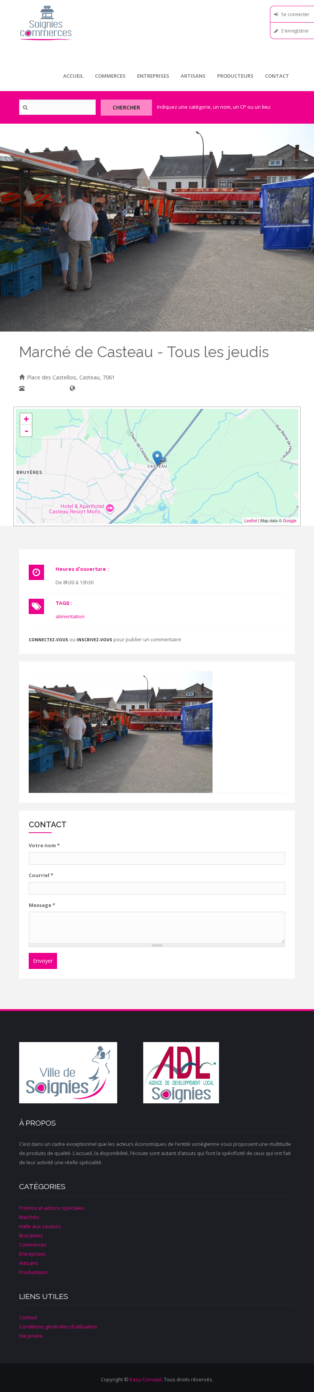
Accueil (73, 75)
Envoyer (43, 960)
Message (42, 905)
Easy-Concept (146, 1379)
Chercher (126, 107)
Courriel (41, 875)
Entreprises (153, 75)
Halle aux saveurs (40, 1226)
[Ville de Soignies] (81, 1072)
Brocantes (31, 1235)
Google (289, 520)
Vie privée (31, 1335)
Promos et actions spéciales (51, 1207)
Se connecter (295, 14)
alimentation (70, 616)
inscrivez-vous (94, 639)
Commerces (110, 75)
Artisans (193, 75)
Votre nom (44, 845)
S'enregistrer (295, 31)
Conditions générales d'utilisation (58, 1326)
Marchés (29, 1217)
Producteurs (235, 75)
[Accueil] (157, 23)
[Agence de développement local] (205, 1072)
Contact (277, 75)
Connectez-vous (48, 639)
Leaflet (250, 520)
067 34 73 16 (43, 388)
